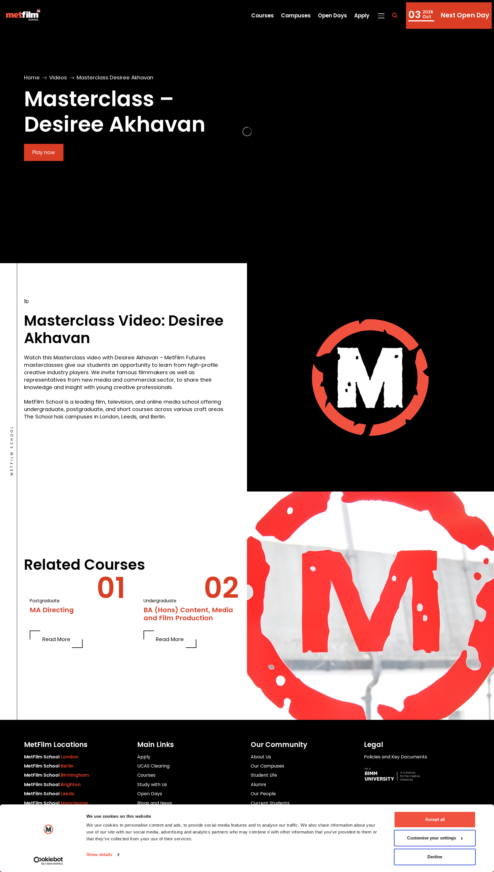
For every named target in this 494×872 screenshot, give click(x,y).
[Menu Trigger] (381, 15)
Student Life (264, 775)
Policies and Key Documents (395, 757)
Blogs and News (154, 803)
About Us (261, 757)
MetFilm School (51, 757)
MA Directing (52, 610)
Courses (262, 15)
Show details (99, 854)
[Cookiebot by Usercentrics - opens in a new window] (48, 861)
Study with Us (152, 784)
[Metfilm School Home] (21, 16)
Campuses (296, 15)
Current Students (270, 803)
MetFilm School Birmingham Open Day (449, 15)
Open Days (332, 15)
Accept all (435, 819)
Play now (43, 152)
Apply (361, 15)
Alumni (258, 784)
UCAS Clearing (153, 766)
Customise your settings (431, 838)
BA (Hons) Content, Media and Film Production (188, 614)
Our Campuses (267, 766)
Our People (263, 793)
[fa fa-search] (394, 15)
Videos (58, 77)
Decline (434, 856)
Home (32, 77)
